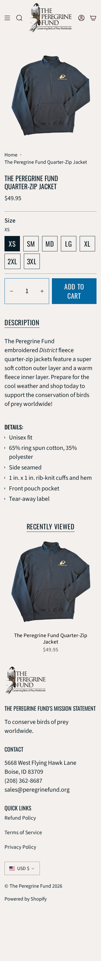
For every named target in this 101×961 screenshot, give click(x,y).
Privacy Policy (20, 847)
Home (10, 154)
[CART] (93, 18)
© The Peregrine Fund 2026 (33, 886)
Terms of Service (23, 832)
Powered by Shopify (25, 898)
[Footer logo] (25, 680)
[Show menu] (7, 18)
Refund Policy (20, 818)
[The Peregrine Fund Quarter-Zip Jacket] (50, 583)
